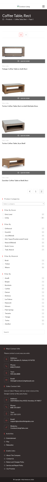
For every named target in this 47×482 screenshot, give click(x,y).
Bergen (7, 282)
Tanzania (8, 313)
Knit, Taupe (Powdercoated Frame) (16, 239)
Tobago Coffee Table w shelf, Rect (14, 69)
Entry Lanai (8, 214)
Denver (7, 292)
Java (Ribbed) (9, 236)
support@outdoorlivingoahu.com (22, 421)
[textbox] (24, 203)
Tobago (7, 317)
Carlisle (7, 289)
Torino (7, 320)
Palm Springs (9, 310)
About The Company (13, 455)
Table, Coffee (5, 66)
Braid (6, 260)
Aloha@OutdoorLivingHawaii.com (22, 381)
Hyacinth (8, 232)
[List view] (26, 35)
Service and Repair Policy (14, 465)
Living (7, 218)
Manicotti (8, 303)
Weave (7, 267)
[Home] (3, 19)
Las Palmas (8, 299)
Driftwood (8, 228)
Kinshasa (8, 296)
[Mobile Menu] (43, 6)
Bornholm (8, 285)
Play (7, 442)
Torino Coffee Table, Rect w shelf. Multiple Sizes (20, 106)
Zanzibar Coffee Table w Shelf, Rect (15, 180)
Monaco (7, 306)
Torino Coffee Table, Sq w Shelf (13, 143)
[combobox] (23, 203)
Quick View (25, 61)
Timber (7, 264)
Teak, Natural (9, 250)
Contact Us (10, 459)
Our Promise (10, 469)
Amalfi (7, 278)
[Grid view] (21, 35)
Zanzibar (8, 324)
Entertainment (11, 438)
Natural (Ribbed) (10, 243)
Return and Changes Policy (15, 462)
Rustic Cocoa (9, 246)
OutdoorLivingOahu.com (19, 428)
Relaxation (9, 445)
